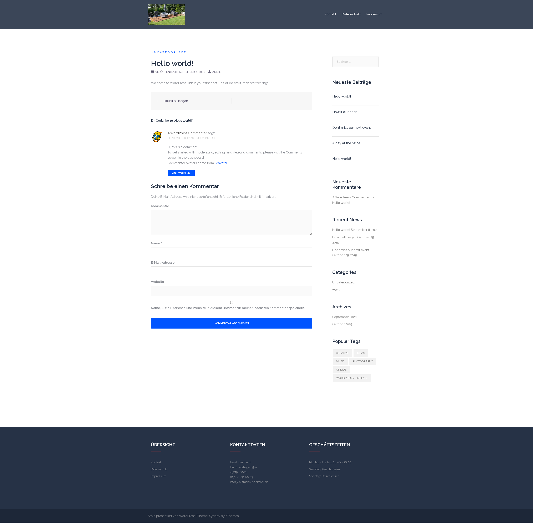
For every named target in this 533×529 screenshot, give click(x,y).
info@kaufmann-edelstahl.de (249, 482)
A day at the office (346, 143)
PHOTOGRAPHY (363, 361)
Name (156, 243)
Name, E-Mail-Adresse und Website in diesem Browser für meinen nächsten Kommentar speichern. (228, 308)
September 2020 (344, 317)
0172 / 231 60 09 (241, 477)
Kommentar (160, 206)
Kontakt (330, 14)
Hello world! (341, 96)
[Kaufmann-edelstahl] (166, 14)
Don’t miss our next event (351, 128)
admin (216, 71)
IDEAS (361, 353)
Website (157, 282)
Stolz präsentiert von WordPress (171, 516)
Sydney (214, 516)
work (336, 290)
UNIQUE (341, 369)
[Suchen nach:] (355, 62)
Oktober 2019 (342, 324)
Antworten (181, 172)
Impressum (374, 14)
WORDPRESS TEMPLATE (351, 377)
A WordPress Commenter (187, 133)
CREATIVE (342, 353)
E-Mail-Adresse (164, 262)
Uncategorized (169, 52)
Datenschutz (351, 14)
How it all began (176, 101)
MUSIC (340, 361)
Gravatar (221, 163)
